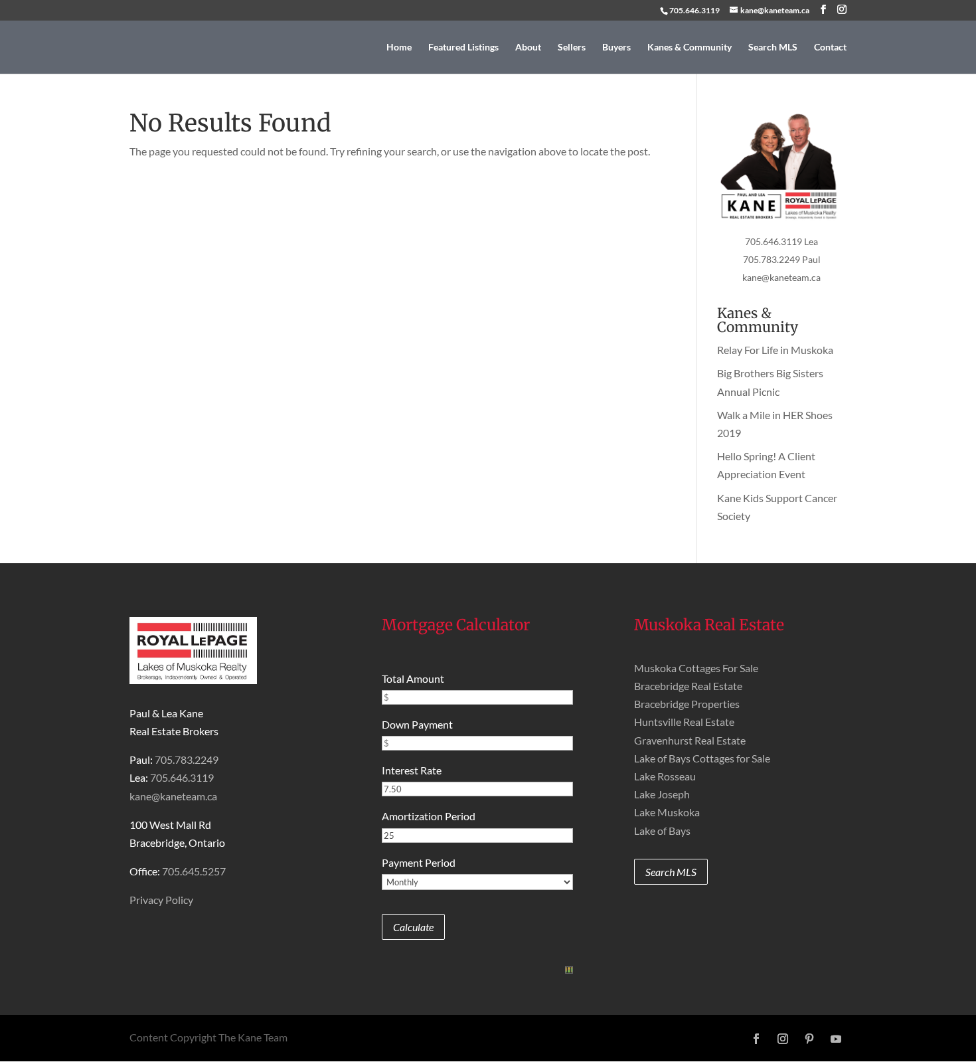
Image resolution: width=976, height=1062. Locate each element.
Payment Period (418, 862)
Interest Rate (412, 770)
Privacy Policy (161, 899)
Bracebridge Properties (687, 703)
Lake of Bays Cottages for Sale (702, 758)
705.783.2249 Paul (782, 259)
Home (399, 47)
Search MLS (772, 47)
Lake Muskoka (667, 812)
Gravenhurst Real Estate (690, 740)
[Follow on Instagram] (782, 1038)
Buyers (616, 47)
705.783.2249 (186, 759)
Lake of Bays (662, 830)
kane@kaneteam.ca (781, 277)
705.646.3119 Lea (781, 241)
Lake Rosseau (665, 776)
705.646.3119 (694, 10)
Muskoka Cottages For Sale (696, 668)
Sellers (572, 47)
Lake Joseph (662, 794)
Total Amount (413, 678)
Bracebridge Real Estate (688, 685)
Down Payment (417, 724)
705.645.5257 (194, 871)
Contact (830, 47)
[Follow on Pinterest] (809, 1038)
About (528, 47)
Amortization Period (428, 816)
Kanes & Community (689, 47)
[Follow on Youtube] (836, 1038)
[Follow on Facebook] (756, 1038)
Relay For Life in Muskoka (775, 349)
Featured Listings (463, 47)
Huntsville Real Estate (684, 721)
